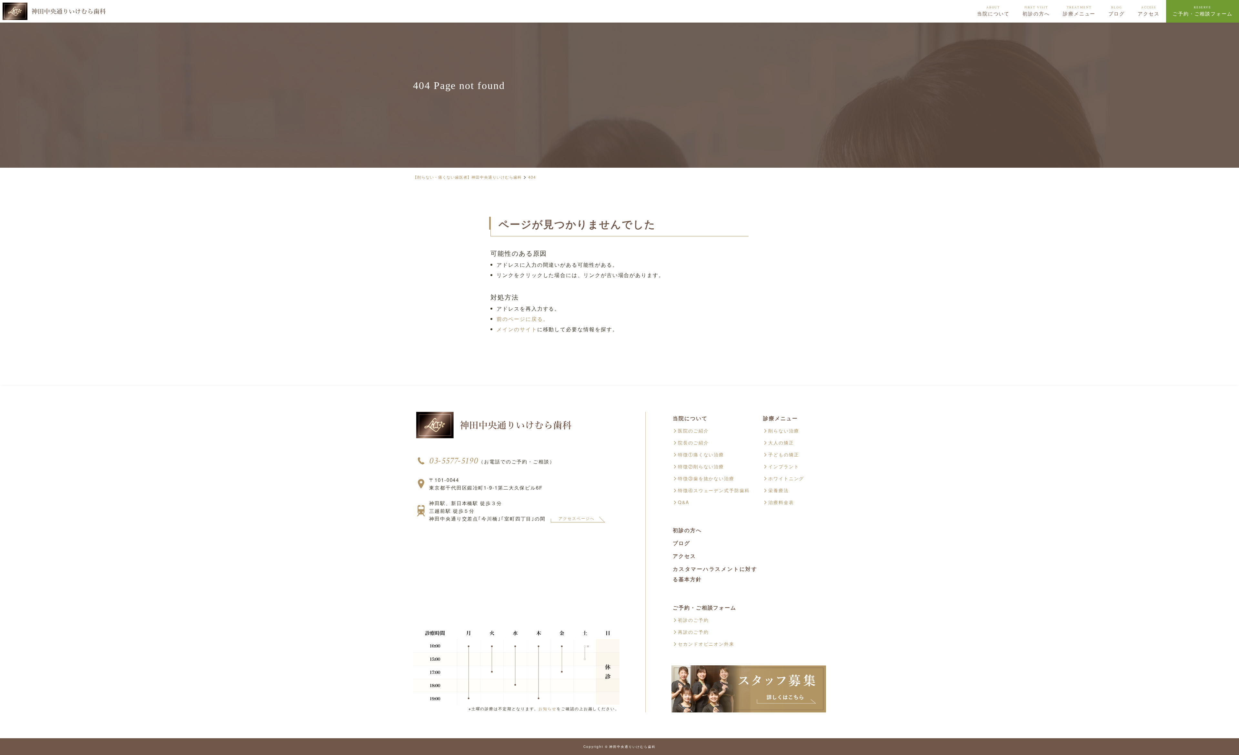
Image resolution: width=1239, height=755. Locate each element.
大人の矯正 (781, 442)
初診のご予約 (693, 620)
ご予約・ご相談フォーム (1203, 11)
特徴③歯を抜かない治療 (706, 478)
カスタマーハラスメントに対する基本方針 (715, 574)
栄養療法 (778, 490)
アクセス (1149, 11)
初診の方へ (1036, 11)
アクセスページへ (576, 518)
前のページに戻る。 (523, 319)
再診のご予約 (693, 632)
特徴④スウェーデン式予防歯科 (714, 490)
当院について (993, 11)
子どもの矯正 (783, 454)
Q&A (683, 502)
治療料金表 (781, 502)
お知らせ (548, 708)
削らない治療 (783, 430)
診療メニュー (1079, 11)
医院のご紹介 (693, 430)
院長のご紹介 (693, 442)
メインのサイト (517, 329)
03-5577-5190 (453, 461)
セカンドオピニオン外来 (706, 644)
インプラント (783, 466)
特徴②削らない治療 (701, 466)
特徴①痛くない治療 (701, 454)
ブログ (1116, 11)
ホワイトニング (786, 478)
